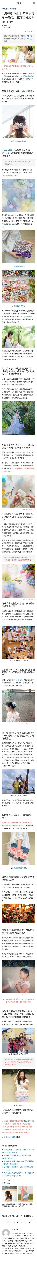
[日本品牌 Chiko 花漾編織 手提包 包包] (18, 1070)
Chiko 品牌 (25, 91)
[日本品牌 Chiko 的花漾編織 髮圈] (18, 106)
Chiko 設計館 (10, 1137)
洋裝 (9, 395)
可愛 (28, 36)
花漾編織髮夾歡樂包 (19, 141)
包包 (13, 224)
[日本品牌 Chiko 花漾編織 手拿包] (18, 833)
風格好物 (4, 9)
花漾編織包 (19, 1105)
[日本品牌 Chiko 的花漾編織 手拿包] (18, 231)
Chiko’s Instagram (30, 436)
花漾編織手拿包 (19, 266)
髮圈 (5, 224)
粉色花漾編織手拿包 (19, 868)
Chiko (8, 69)
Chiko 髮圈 (17, 680)
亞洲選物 (13, 9)
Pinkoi (5, 25)
